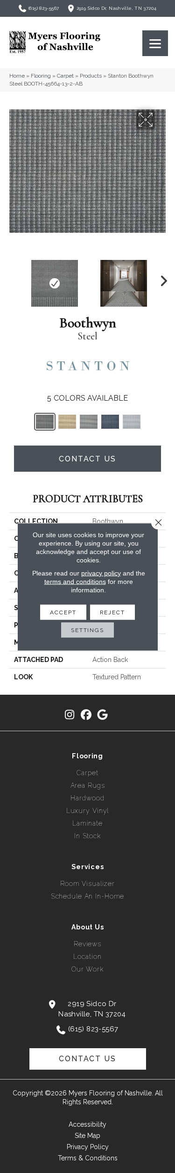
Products (91, 75)
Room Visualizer (87, 883)
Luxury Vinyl (87, 810)
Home (17, 75)
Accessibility (87, 1124)
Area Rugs (87, 785)
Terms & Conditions (88, 1158)
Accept (63, 612)
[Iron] (88, 421)
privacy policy (101, 572)
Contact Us (87, 458)
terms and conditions (75, 581)
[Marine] (110, 421)
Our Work (87, 969)
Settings (87, 629)
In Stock (87, 836)
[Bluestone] (131, 421)
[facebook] (86, 715)
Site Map (87, 1135)
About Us (87, 927)
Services (87, 867)
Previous (14, 278)
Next (161, 278)
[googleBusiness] (102, 715)
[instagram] (70, 715)
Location (87, 956)
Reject (112, 612)
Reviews (87, 944)
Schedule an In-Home (88, 896)
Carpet (65, 75)
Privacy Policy (88, 1147)
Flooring (41, 75)
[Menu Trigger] (155, 43)
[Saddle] (67, 421)
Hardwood (87, 798)
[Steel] (44, 421)
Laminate (87, 823)
